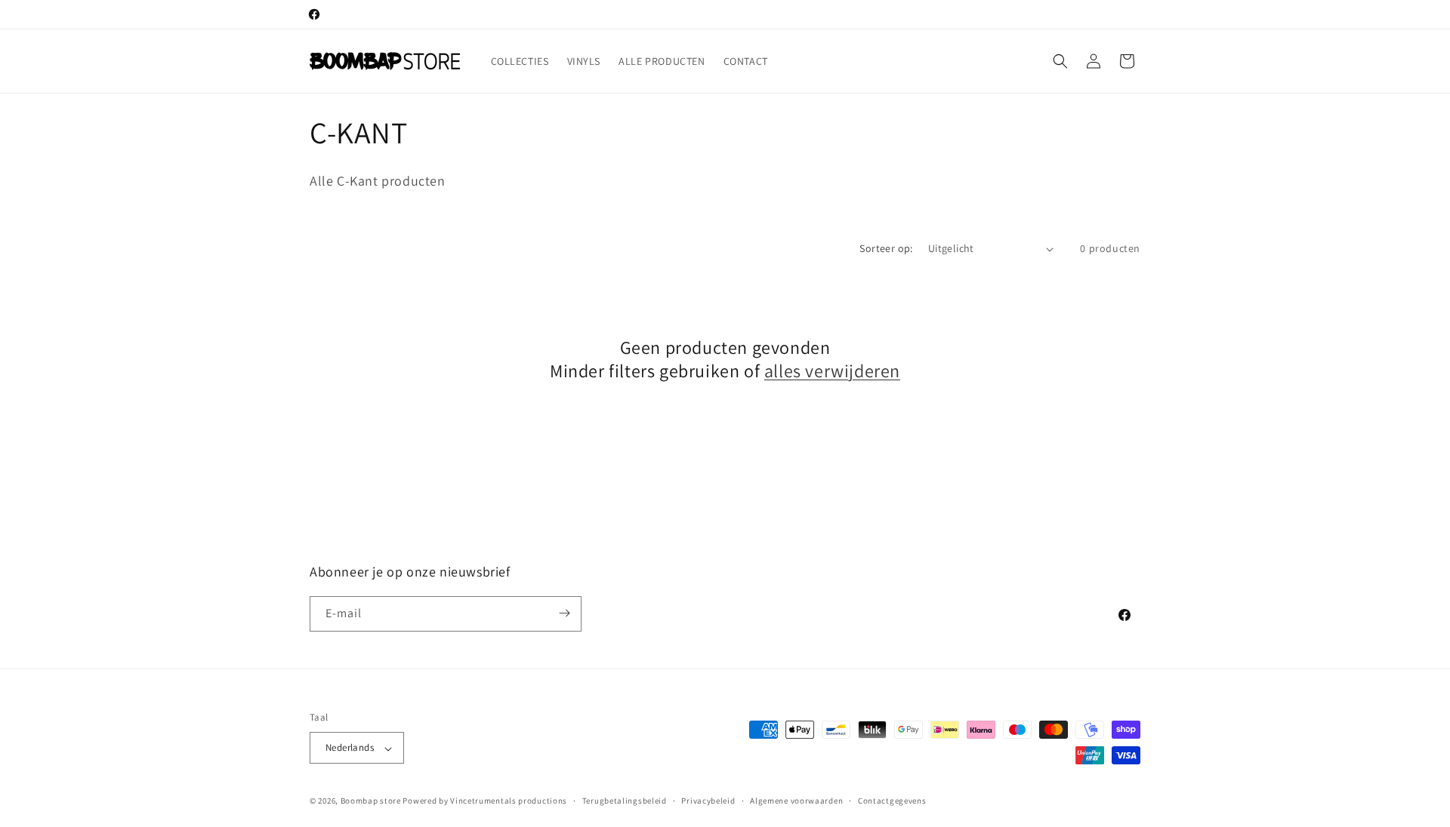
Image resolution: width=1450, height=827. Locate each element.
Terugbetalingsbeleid (624, 800)
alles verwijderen (832, 371)
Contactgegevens (892, 800)
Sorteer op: (885, 248)
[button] (1060, 61)
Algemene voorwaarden (796, 800)
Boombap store (371, 801)
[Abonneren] (564, 613)
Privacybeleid (708, 800)
